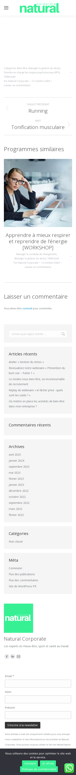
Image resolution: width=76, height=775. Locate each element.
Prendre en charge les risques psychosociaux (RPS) (32, 72)
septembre (19, 466)
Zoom (32, 193)
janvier (16, 460)
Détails (43, 193)
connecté (27, 308)
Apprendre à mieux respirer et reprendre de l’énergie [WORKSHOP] (38, 241)
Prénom (10, 707)
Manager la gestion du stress (44, 68)
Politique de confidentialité (39, 769)
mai (14, 472)
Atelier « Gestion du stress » (26, 362)
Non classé (16, 541)
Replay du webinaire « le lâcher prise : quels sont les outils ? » (36, 392)
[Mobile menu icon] (6, 7)
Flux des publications (22, 574)
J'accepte (30, 763)
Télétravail (9, 76)
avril (15, 454)
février (16, 478)
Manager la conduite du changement (36, 254)
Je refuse (48, 763)
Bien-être (22, 68)
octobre (17, 497)
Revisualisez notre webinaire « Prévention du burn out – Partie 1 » (37, 370)
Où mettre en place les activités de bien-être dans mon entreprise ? (37, 403)
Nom (8, 692)
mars (15, 509)
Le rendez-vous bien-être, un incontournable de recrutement (37, 381)
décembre (18, 491)
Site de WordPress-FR (22, 586)
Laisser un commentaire (17, 85)
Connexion (15, 568)
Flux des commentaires (23, 580)
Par (16, 81)
